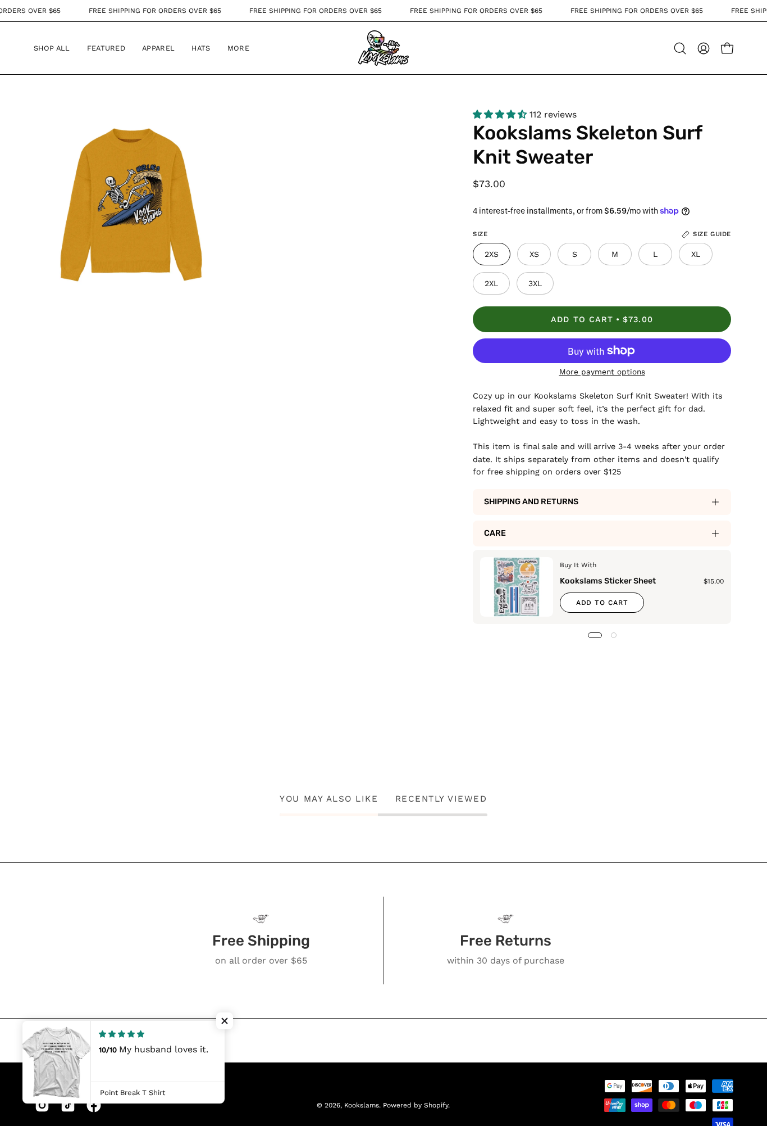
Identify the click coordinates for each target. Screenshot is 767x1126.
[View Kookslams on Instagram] (42, 1105)
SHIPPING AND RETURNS (531, 502)
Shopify (436, 1105)
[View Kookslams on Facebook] (93, 1105)
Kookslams (361, 1105)
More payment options (602, 371)
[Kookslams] (383, 48)
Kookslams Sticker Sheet (608, 581)
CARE (495, 533)
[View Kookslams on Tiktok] (68, 1105)
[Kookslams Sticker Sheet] (516, 587)
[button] (106, 48)
